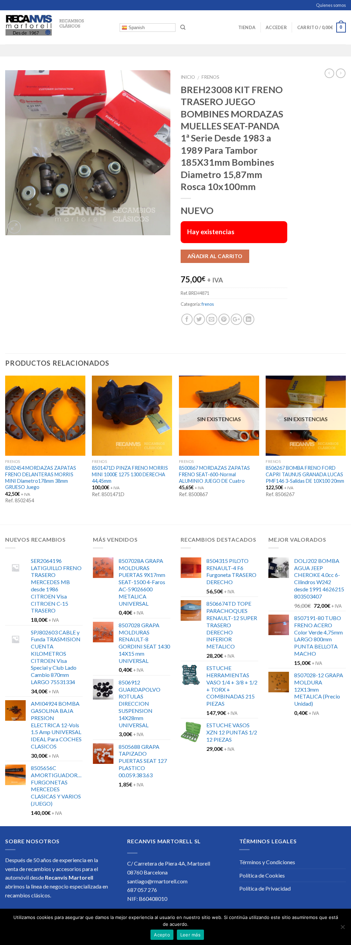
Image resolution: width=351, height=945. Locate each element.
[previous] (5, 449)
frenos (210, 77)
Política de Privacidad (265, 888)
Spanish (136, 27)
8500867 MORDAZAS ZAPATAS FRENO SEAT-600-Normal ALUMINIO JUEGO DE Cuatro (214, 474)
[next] (345, 449)
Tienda (247, 27)
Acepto (162, 934)
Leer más (190, 934)
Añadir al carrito (215, 256)
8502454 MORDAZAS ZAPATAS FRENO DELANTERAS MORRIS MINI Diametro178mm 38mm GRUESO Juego (40, 477)
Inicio (188, 77)
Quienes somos (331, 5)
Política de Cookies (262, 875)
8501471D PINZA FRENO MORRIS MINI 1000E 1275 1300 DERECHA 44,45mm (130, 474)
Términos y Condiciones (267, 862)
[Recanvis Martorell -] (57, 27)
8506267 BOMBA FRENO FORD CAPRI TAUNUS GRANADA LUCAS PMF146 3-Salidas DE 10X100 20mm (305, 474)
